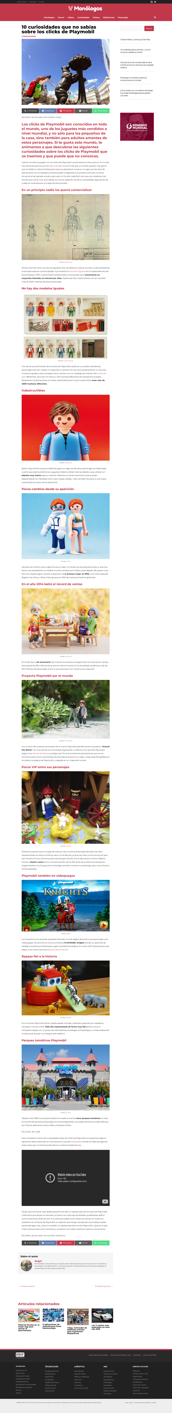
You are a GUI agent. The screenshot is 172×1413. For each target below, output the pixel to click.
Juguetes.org (109, 1380)
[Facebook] (152, 2)
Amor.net (77, 1380)
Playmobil (54, 166)
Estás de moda (80, 1374)
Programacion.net (52, 1371)
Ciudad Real (137, 1382)
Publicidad (32, 2)
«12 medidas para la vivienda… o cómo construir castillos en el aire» (135, 51)
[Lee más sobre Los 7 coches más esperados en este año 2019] (102, 1315)
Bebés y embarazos (81, 1377)
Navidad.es (108, 1377)
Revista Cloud (50, 1388)
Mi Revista (107, 1394)
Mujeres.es (78, 1385)
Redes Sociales (50, 1385)
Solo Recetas (79, 1371)
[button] (155, 17)
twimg (68, 561)
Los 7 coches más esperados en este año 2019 (101, 1327)
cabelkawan (68, 463)
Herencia (136, 1391)
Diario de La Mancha (141, 1388)
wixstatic (68, 1112)
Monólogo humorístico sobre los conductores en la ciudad (133, 79)
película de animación (58, 950)
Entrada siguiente (104, 1286)
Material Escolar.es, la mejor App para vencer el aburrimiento (28, 1328)
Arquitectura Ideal (23, 1379)
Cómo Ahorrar (109, 1388)
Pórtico (18, 1393)
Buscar (149, 28)
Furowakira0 (68, 741)
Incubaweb (49, 1380)
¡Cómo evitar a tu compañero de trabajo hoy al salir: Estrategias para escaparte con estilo (136, 93)
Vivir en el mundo (81, 1388)
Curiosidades (29, 36)
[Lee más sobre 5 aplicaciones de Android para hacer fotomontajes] (53, 1315)
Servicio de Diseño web (121, 1355)
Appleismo (49, 1377)
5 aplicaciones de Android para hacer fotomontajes (52, 1326)
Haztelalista (76, 1142)
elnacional (68, 656)
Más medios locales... (141, 1393)
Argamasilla (137, 1376)
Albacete (136, 1371)
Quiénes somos (22, 2)
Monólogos (108, 1382)
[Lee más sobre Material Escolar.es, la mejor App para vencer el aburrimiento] (29, 1315)
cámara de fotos (39, 753)
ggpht (68, 933)
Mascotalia (108, 1385)
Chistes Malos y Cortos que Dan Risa (135, 39)
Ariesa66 (68, 1017)
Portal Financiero (110, 1391)
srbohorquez (68, 262)
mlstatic (68, 846)
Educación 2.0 (109, 1371)
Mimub (18, 1390)
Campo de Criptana (140, 1379)
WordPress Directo (52, 1382)
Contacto (41, 2)
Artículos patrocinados (98, 1355)
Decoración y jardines (24, 1387)
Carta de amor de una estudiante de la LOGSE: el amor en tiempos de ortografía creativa (136, 65)
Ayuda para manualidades (26, 1384)
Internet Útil (49, 1391)
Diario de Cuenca (139, 1385)
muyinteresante (68, 361)
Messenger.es (50, 1374)
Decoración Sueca (22, 1376)
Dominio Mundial (110, 1374)
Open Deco (20, 1373)
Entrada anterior (26, 1286)
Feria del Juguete (77, 271)
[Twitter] (155, 2)
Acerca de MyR (149, 1355)
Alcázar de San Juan (140, 1374)
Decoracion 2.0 (21, 1370)
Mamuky (77, 1382)
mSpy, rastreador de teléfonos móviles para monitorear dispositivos (77, 1331)
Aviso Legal (129, 1402)
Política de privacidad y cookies (145, 1402)
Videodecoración (22, 1382)
